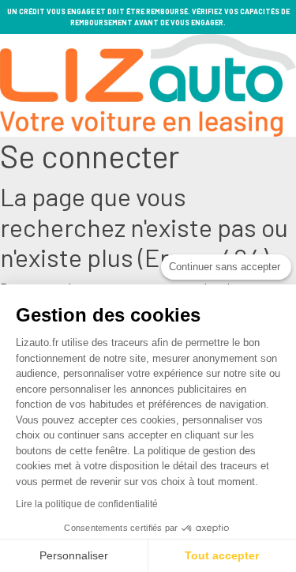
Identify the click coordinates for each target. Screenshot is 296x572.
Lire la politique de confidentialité (87, 504)
